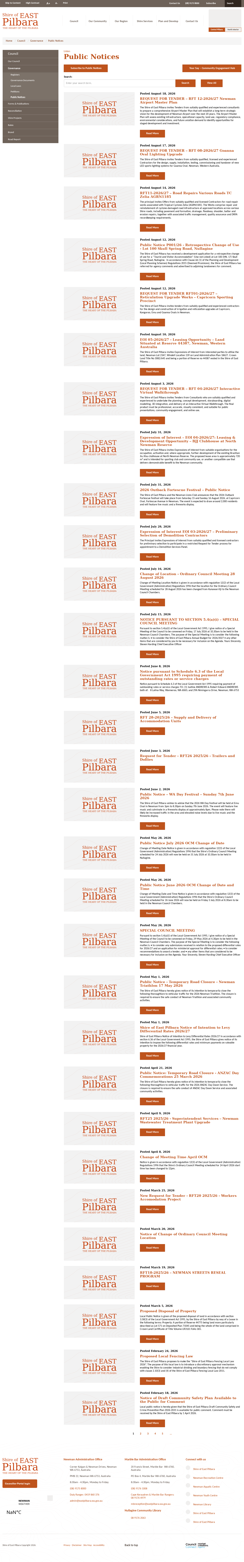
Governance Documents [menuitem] (23, 80)
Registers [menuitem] (15, 75)
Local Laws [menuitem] (16, 86)
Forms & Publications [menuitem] (18, 104)
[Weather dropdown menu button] (50, 1498)
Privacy (67, 1545)
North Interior (233, 30)
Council (21, 41)
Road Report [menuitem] (14, 139)
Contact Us (174, 3)
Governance (36, 41)
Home (9, 41)
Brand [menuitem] (11, 132)
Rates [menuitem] (10, 125)
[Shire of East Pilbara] (20, 20)
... (171, 1433)
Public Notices (55, 41)
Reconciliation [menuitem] (15, 111)
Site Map (87, 1545)
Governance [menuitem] (14, 68)
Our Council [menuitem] (14, 61)
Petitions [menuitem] (15, 92)
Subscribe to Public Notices (85, 68)
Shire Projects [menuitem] (15, 118)
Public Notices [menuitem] (18, 97)
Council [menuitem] (13, 54)
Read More (152, 133)
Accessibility (98, 1545)
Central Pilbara (217, 30)
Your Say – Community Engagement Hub (212, 68)
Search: (68, 77)
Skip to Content (13, 3)
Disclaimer (77, 1545)
